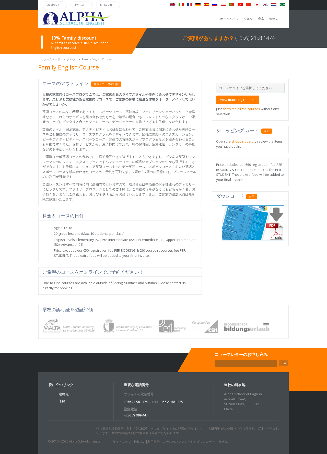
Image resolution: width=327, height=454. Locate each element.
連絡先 (273, 19)
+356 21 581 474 (136, 401)
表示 (267, 131)
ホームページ (229, 19)
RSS (86, 431)
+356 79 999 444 (136, 415)
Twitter (57, 431)
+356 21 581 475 (171, 401)
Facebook (67, 431)
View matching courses (237, 99)
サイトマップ (122, 441)
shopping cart (242, 141)
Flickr (76, 431)
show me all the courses (241, 109)
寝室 (261, 19)
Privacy (139, 441)
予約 (62, 401)
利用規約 (153, 441)
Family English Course (97, 59)
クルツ (248, 19)
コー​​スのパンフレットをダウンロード (189, 441)
